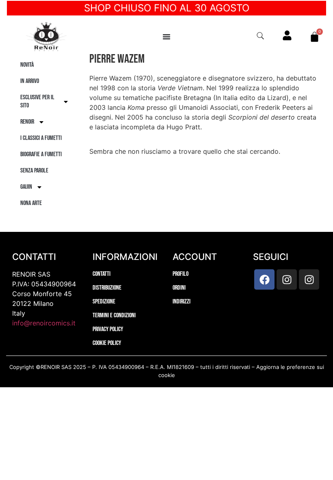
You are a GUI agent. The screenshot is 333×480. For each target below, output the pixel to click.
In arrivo (29, 81)
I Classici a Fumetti (41, 138)
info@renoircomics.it (44, 323)
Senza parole (34, 171)
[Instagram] (287, 279)
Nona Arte (31, 203)
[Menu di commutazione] (166, 37)
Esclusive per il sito (37, 101)
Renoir (27, 122)
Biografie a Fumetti (41, 154)
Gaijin (26, 187)
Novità (27, 65)
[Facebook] (264, 279)
